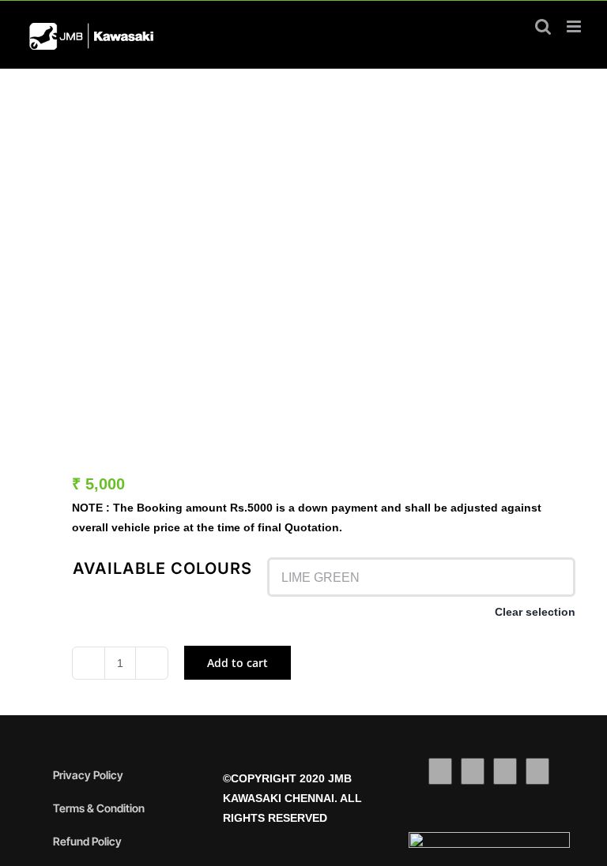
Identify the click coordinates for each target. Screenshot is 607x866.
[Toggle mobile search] (543, 26)
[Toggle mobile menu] (575, 26)
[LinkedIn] (537, 771)
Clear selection (535, 611)
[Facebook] (440, 771)
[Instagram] (505, 771)
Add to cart (237, 662)
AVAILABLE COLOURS (162, 568)
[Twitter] (472, 771)
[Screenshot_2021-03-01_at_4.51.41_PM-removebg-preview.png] (303, 253)
